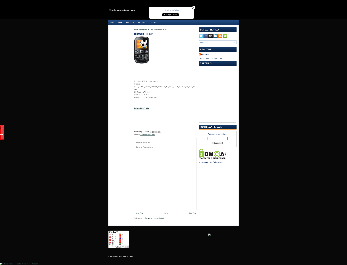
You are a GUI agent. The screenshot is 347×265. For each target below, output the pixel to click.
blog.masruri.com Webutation (210, 162)
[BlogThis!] (154, 132)
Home (112, 22)
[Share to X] (156, 132)
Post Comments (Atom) (154, 218)
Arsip (120, 22)
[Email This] (151, 132)
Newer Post (139, 213)
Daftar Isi (130, 22)
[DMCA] (212, 158)
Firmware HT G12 (143, 33)
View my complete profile (210, 58)
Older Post (192, 213)
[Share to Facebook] (159, 132)
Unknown (146, 131)
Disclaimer (142, 22)
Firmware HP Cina (147, 29)
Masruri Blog (128, 256)
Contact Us (154, 22)
